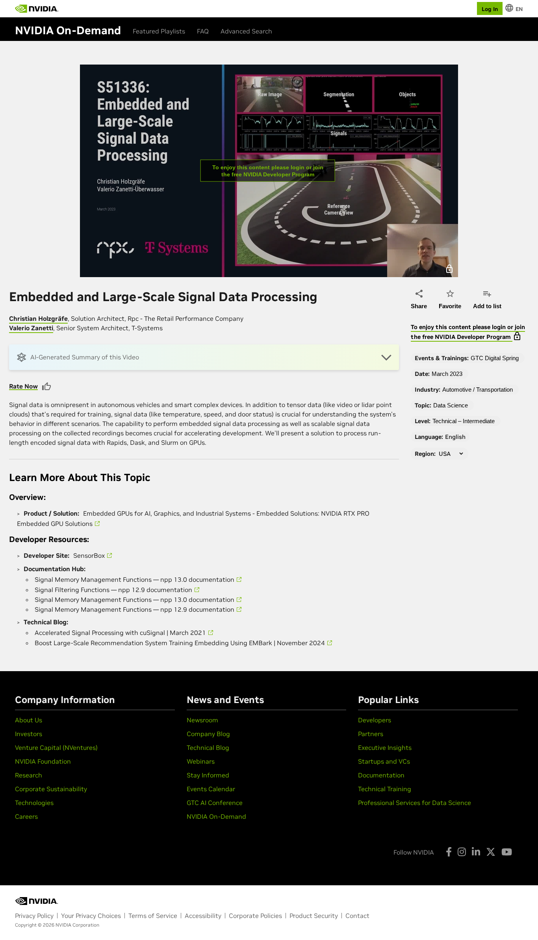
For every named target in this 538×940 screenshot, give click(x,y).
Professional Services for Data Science (414, 803)
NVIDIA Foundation (43, 761)
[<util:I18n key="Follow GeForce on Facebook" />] (449, 852)
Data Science (450, 405)
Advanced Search (246, 31)
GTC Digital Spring (495, 358)
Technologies (34, 803)
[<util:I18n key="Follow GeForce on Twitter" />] (490, 852)
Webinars (201, 761)
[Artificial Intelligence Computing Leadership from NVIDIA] (36, 8)
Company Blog (208, 734)
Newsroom (202, 720)
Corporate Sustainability (51, 789)
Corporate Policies (255, 916)
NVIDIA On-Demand (216, 816)
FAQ (203, 31)
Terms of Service (152, 916)
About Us (28, 720)
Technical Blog (208, 747)
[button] (204, 357)
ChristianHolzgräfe (38, 318)
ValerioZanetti (31, 328)
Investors (28, 734)
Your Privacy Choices (91, 916)
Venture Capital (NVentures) (56, 747)
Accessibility (203, 916)
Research (28, 775)
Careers (26, 816)
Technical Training (384, 789)
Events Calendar (211, 789)
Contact (357, 916)
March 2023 (447, 374)
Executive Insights (385, 747)
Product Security (313, 916)
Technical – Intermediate (463, 421)
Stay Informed (208, 775)
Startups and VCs (384, 761)
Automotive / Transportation (477, 389)
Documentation (381, 775)
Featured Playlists (159, 31)
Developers (374, 720)
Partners (370, 734)
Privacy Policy (34, 916)
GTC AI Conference (215, 803)
